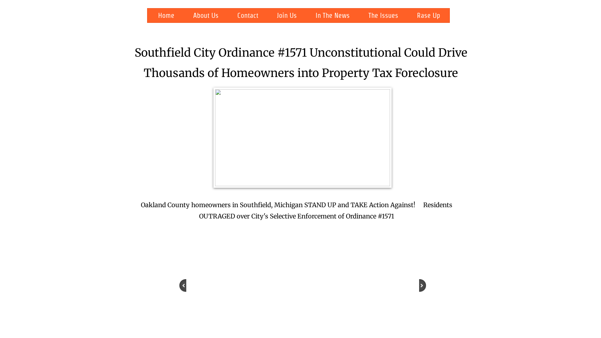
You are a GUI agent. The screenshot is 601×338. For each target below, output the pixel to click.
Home (166, 15)
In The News (333, 15)
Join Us (287, 15)
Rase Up (428, 15)
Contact (247, 15)
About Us (205, 15)
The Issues (383, 15)
